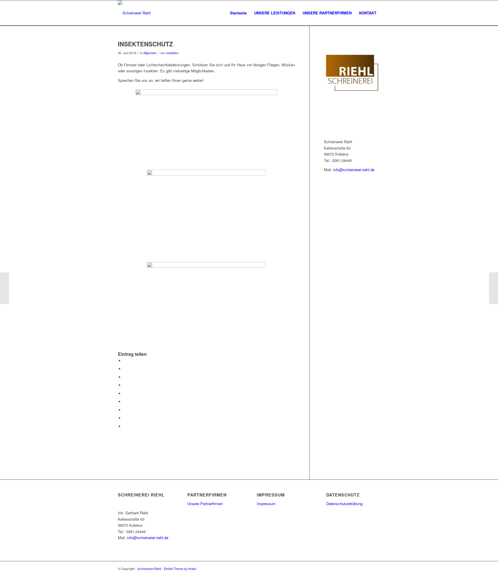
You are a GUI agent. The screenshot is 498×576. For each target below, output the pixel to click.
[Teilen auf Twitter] (125, 368)
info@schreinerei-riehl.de (353, 169)
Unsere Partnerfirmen (205, 503)
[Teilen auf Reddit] (125, 418)
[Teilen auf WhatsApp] (125, 377)
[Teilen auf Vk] (125, 410)
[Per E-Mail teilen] (125, 426)
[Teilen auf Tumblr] (125, 401)
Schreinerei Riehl (149, 568)
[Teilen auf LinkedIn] (125, 393)
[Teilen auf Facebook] (125, 360)
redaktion (172, 53)
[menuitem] (238, 13)
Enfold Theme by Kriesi (180, 568)
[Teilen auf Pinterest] (125, 385)
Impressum (266, 503)
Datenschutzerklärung (344, 503)
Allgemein (149, 53)
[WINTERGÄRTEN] (4, 288)
